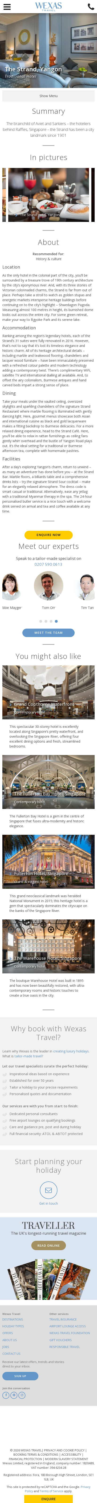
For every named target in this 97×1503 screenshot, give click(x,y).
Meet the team (48, 633)
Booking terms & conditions (36, 1455)
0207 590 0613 (48, 564)
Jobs (5, 1347)
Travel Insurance (63, 1319)
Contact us (11, 1354)
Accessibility (71, 1455)
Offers (7, 1333)
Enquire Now (48, 535)
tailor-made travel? (29, 1056)
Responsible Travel (64, 1347)
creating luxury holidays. (71, 1051)
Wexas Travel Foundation (69, 1333)
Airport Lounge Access (67, 1326)
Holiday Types (13, 1326)
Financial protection (26, 1459)
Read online (48, 1245)
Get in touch (48, 1203)
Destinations (12, 1319)
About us (9, 1340)
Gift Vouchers (60, 1340)
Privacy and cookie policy (64, 1450)
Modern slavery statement (66, 1459)
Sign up (20, 1376)
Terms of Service (51, 1491)
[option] (48, 195)
